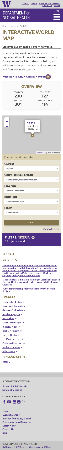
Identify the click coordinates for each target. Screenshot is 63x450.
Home (5, 26)
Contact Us (47, 6)
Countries (9, 163)
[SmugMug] (24, 402)
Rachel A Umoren (11, 347)
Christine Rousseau (12, 343)
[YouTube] (9, 402)
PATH (5, 362)
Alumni (34, 4)
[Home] (16, 15)
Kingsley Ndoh (9, 327)
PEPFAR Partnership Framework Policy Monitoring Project (28, 290)
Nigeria (24, 237)
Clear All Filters (51, 228)
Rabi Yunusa (8, 351)
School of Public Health (14, 386)
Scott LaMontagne (11, 322)
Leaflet (39, 152)
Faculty (8, 207)
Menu (57, 11)
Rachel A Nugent (10, 331)
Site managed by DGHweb (40, 447)
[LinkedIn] (19, 402)
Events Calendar (11, 414)
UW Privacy (7, 447)
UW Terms (20, 447)
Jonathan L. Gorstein (12, 306)
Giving (57, 6)
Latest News (9, 425)
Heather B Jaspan (11, 314)
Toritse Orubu (9, 335)
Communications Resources (16, 422)
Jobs (4, 433)
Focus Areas (10, 185)
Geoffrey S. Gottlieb (12, 310)
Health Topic (10, 196)
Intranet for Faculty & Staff (16, 418)
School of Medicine (12, 390)
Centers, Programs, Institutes (18, 174)
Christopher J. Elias (12, 302)
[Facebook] (4, 402)
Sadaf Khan (8, 318)
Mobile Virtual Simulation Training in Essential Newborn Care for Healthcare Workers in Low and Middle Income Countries (31, 282)
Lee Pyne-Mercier (11, 339)
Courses (25, 4)
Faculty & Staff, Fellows (49, 4)
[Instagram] (14, 402)
